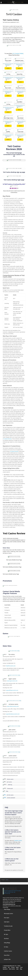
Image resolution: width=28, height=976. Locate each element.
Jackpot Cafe (7, 959)
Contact (4, 967)
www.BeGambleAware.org (9, 904)
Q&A (17, 969)
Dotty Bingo (7, 942)
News (17, 967)
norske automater (11, 797)
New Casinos (12, 969)
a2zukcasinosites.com (9, 965)
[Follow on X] (8, 972)
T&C (9, 967)
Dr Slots (6, 947)
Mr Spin (6, 934)
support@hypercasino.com (12, 690)
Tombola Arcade (8, 926)
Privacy (13, 967)
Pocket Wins (7, 930)
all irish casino (10, 795)
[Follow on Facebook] (4, 972)
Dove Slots (6, 955)
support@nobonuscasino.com (12, 714)
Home (18, 965)
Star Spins (6, 917)
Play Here (8, 68)
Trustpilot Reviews (7, 438)
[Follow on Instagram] (12, 972)
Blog (21, 969)
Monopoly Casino (8, 913)
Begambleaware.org (8, 64)
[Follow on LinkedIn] (15, 972)
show (7, 879)
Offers (20, 139)
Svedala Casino (18, 840)
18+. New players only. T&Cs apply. (8, 63)
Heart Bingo (7, 909)
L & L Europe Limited (17, 53)
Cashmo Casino (8, 951)
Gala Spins (6, 922)
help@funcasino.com (10, 665)
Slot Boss (6, 938)
